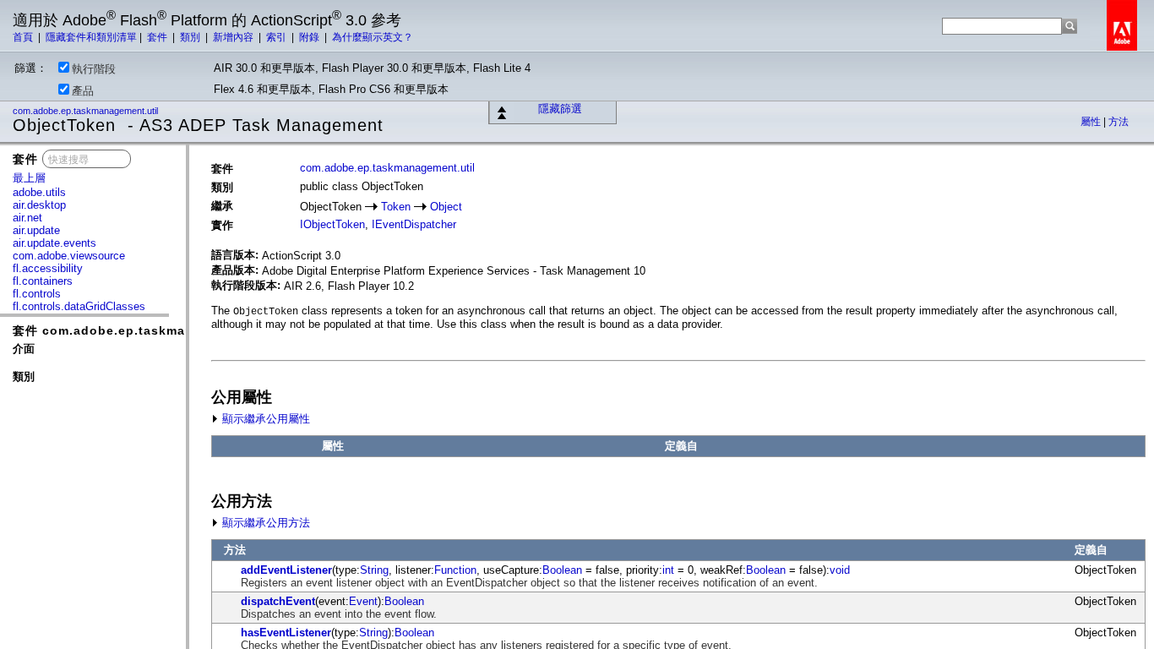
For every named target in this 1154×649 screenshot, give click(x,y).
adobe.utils (39, 192)
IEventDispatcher (414, 224)
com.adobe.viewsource (69, 255)
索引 (277, 37)
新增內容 (234, 37)
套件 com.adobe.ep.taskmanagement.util (144, 330)
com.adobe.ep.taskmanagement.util (87, 111)
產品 (83, 91)
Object (446, 206)
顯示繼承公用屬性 (264, 418)
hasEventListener (286, 632)
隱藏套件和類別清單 (91, 37)
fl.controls (37, 293)
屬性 (1092, 122)
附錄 (310, 37)
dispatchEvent (278, 601)
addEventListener (286, 570)
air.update (36, 230)
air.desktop (39, 205)
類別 (191, 37)
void (840, 570)
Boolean (562, 570)
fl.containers (43, 281)
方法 (1118, 122)
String (374, 570)
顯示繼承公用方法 (264, 522)
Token (396, 206)
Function (455, 570)
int (668, 570)
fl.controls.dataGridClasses (79, 306)
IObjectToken (332, 224)
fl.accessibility (48, 268)
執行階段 (94, 69)
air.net (27, 217)
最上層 (29, 178)
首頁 (24, 37)
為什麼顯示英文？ (372, 37)
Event (363, 601)
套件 (158, 37)
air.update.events (54, 243)
